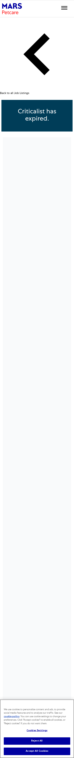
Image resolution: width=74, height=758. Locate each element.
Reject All (37, 741)
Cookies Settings (37, 731)
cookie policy (11, 717)
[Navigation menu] (64, 7)
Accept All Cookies (37, 751)
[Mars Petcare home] (12, 8)
